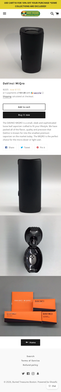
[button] (24, 92)
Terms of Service (30, 360)
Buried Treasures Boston (24, 381)
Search (30, 356)
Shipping (7, 96)
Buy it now (24, 115)
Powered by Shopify (47, 381)
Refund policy (30, 365)
